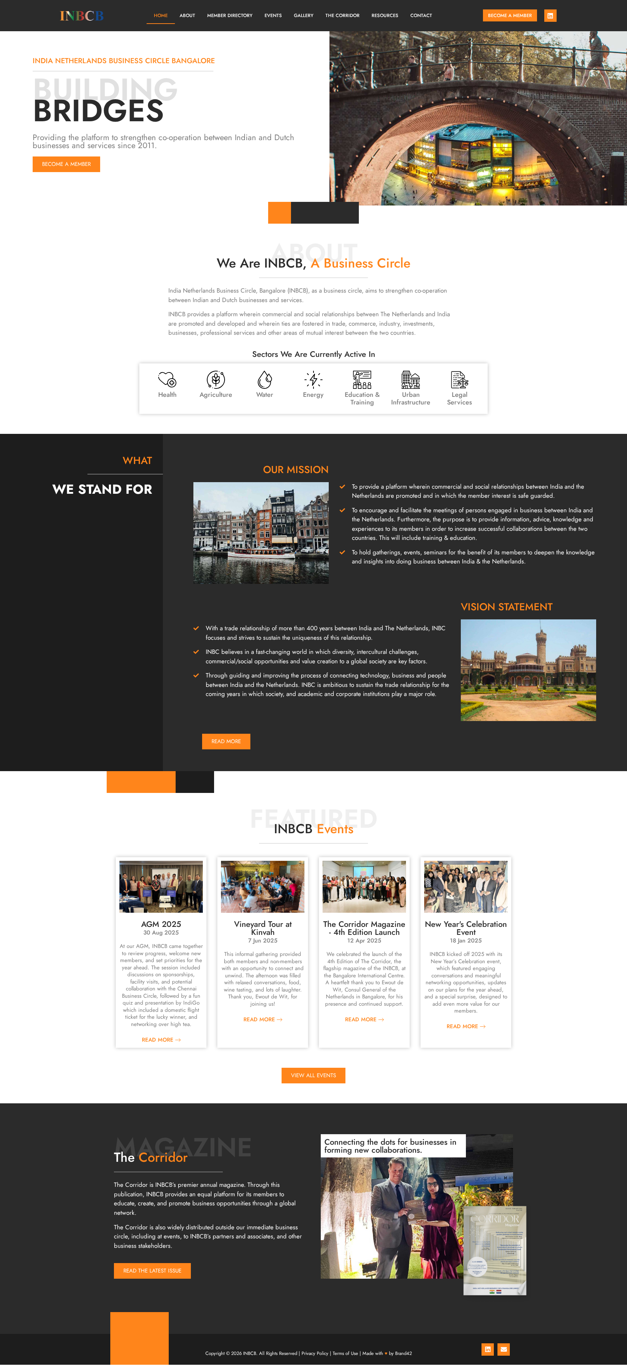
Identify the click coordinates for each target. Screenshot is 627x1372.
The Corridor (342, 15)
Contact (421, 15)
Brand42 (403, 1353)
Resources (385, 15)
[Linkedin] (550, 15)
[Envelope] (503, 1349)
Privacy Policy (315, 1353)
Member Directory (230, 15)
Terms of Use (345, 1353)
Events (273, 15)
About (187, 15)
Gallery (304, 15)
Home (161, 15)
